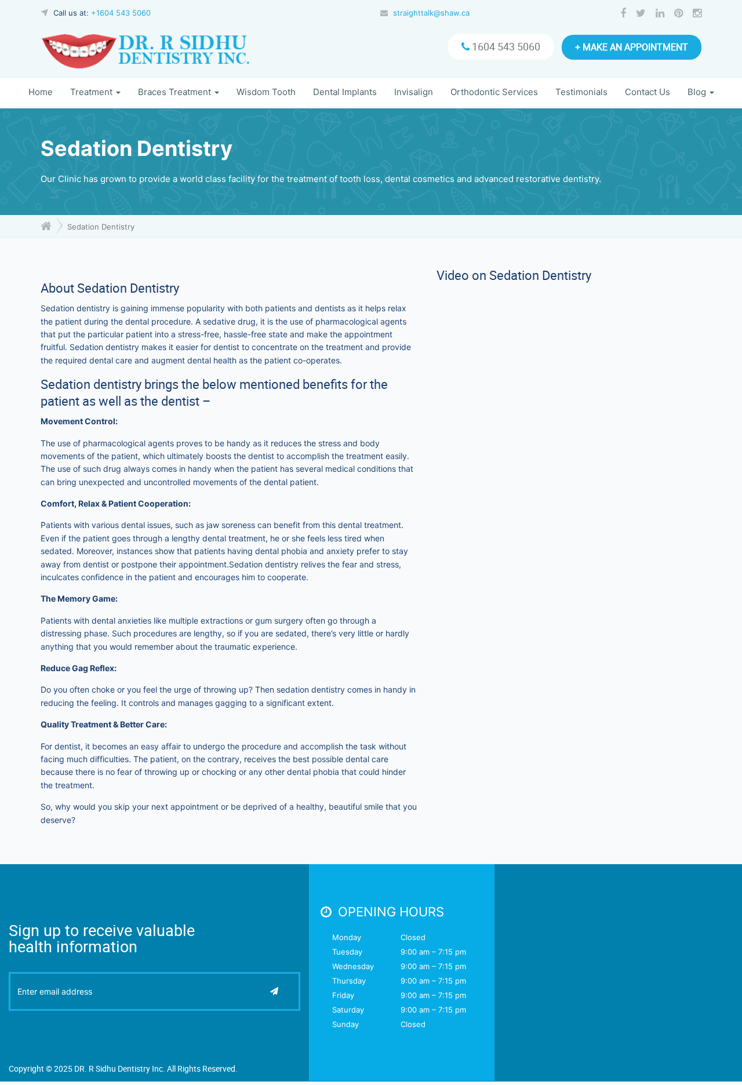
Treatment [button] (92, 91)
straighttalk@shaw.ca (431, 12)
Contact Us (647, 91)
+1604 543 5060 (121, 12)
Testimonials (581, 91)
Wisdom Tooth (266, 91)
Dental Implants (345, 91)
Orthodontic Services (494, 91)
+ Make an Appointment (631, 47)
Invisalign (413, 91)
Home (40, 91)
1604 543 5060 (505, 46)
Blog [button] (698, 91)
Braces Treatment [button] (175, 91)
